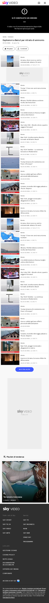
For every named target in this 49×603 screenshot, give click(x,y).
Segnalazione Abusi (9, 597)
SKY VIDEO (7, 528)
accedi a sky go (9, 581)
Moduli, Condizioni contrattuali (31, 588)
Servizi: (26, 515)
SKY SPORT (7, 520)
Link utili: (6, 546)
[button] (9, 49)
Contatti (19, 592)
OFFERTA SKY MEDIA (10, 569)
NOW (25, 528)
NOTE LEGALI (8, 559)
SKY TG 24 (7, 524)
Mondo (10, 37)
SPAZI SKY (27, 537)
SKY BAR (26, 533)
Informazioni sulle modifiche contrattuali (21, 590)
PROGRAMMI (28, 541)
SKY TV (26, 520)
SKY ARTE (6, 533)
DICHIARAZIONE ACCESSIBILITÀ (9, 564)
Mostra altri (24, 369)
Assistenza (12, 592)
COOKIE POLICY (9, 555)
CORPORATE (7, 573)
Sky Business (29, 524)
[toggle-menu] (45, 3)
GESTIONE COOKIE (10, 550)
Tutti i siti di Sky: (9, 515)
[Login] (39, 3)
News (5, 37)
